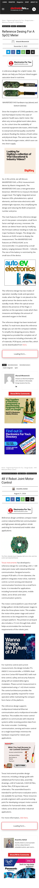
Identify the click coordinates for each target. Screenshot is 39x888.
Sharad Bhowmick (22, 42)
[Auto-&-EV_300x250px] (20, 285)
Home (4, 20)
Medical (13, 26)
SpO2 (16, 368)
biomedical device (13, 365)
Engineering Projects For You (15, 20)
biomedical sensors (25, 365)
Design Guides (29, 20)
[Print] (33, 52)
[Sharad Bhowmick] (13, 41)
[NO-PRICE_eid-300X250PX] (20, 423)
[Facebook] (13, 52)
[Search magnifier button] (34, 9)
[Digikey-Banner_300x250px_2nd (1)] (20, 173)
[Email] (28, 52)
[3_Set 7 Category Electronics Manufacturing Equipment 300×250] (20, 454)
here (25, 345)
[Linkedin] (18, 52)
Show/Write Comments (20, 394)
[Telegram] (8, 52)
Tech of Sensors (21, 26)
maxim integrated (8, 368)
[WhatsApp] (23, 52)
